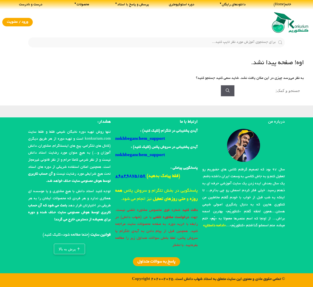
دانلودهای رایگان (234, 4)
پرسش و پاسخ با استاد (133, 4)
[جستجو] (227, 90)
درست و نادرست (30, 4)
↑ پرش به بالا (69, 249)
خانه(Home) (282, 4)
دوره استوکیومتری (181, 4)
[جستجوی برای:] (269, 91)
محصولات (83, 4)
